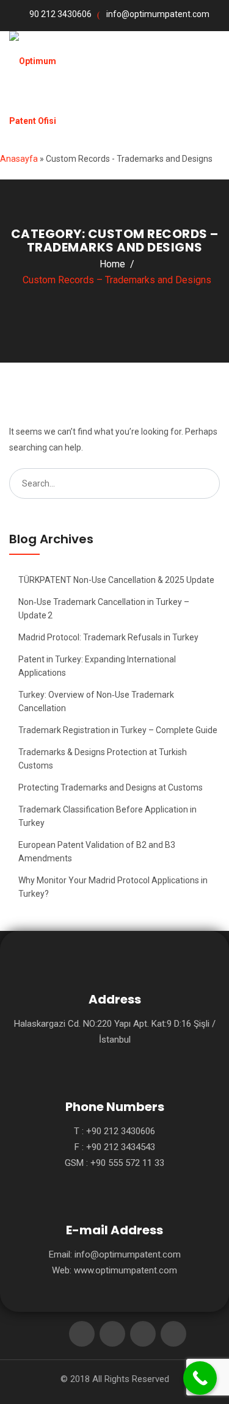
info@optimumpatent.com (157, 14)
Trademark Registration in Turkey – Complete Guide (117, 730)
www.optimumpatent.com (125, 1270)
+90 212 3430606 (120, 1131)
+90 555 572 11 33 (127, 1162)
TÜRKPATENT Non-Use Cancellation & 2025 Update (116, 580)
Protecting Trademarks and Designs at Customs (110, 787)
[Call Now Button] (200, 1378)
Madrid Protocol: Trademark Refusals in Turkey (108, 637)
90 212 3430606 (60, 14)
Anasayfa (19, 159)
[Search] (204, 483)
